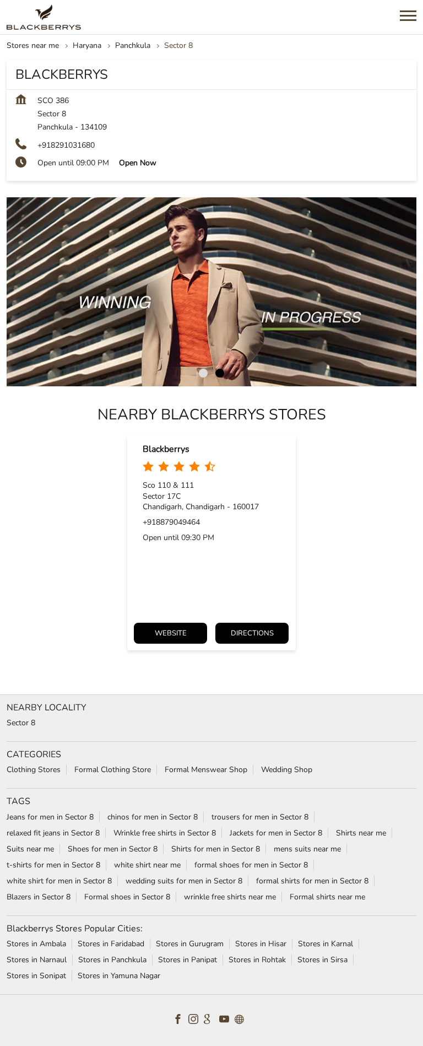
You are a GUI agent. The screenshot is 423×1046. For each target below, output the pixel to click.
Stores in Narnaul (37, 960)
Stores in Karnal (325, 944)
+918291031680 (66, 145)
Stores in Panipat (187, 960)
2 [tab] (219, 373)
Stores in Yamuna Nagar (119, 975)
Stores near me (33, 45)
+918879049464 (171, 522)
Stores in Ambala (36, 944)
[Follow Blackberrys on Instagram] (196, 1020)
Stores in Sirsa (322, 960)
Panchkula (132, 45)
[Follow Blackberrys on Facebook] (180, 1020)
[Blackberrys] (44, 17)
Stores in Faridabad (111, 944)
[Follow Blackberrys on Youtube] (227, 1020)
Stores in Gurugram (190, 944)
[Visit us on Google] (211, 1020)
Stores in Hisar (260, 944)
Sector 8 (21, 723)
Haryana (87, 45)
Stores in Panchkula (112, 960)
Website (171, 633)
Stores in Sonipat (36, 975)
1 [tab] (203, 373)
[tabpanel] (211, 291)
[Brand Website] (242, 1020)
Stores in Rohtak (257, 960)
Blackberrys (166, 449)
